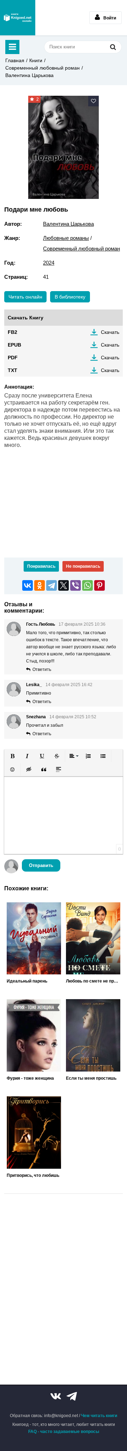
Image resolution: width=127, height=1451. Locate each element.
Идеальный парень (27, 981)
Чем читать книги (99, 1415)
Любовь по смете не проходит (93, 981)
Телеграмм (71, 1396)
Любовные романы (66, 238)
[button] (12, 756)
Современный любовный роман (42, 68)
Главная (14, 60)
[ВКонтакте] (27, 585)
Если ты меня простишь (91, 1078)
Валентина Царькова (29, 75)
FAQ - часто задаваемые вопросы (63, 1431)
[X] (63, 585)
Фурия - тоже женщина (30, 1078)
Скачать (110, 332)
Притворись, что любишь (33, 1175)
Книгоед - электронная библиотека (17, 17)
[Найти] (113, 47)
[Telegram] (51, 585)
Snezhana (36, 716)
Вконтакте (55, 1396)
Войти (109, 18)
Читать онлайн (25, 297)
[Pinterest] (99, 585)
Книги (35, 60)
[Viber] (75, 585)
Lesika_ (34, 684)
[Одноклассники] (39, 585)
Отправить (41, 865)
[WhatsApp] (87, 585)
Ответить (41, 669)
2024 (48, 263)
